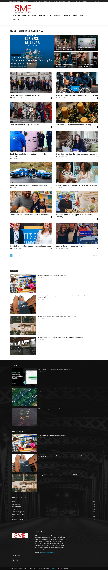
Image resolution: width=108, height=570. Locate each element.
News (15, 28)
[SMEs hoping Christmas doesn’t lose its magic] (77, 112)
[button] (94, 23)
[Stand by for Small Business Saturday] (77, 233)
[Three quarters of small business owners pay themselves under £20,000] (23, 325)
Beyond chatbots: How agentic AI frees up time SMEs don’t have (55, 369)
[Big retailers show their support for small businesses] (31, 233)
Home (11, 28)
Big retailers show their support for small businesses (30, 246)
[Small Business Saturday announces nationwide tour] (31, 172)
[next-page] (18, 255)
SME (11, 97)
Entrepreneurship (16, 54)
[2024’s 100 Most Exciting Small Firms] (31, 82)
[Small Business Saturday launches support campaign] (77, 141)
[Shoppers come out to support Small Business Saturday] (77, 202)
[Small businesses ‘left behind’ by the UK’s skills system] (23, 283)
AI (78, 45)
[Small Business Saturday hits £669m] (31, 112)
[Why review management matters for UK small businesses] (24, 417)
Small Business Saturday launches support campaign (76, 154)
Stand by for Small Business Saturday (70, 246)
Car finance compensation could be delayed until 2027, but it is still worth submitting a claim (62, 389)
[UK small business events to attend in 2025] (87, 43)
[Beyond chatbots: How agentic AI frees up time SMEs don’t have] (24, 377)
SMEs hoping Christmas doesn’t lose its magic (74, 125)
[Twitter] (98, 1)
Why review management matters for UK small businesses (54, 409)
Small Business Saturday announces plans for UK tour (77, 96)
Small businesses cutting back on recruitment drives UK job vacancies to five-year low (60, 337)
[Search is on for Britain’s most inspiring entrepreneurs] (31, 202)
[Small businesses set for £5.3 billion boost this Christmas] (65, 43)
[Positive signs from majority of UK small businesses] (77, 172)
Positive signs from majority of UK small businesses (76, 185)
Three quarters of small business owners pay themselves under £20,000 (57, 316)
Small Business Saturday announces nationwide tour (30, 185)
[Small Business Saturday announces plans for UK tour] (77, 82)
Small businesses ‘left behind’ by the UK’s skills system (52, 275)
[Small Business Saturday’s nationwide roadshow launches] (31, 141)
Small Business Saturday (61, 60)
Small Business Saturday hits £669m (24, 125)
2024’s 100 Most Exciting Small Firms (25, 96)
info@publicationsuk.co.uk (48, 552)
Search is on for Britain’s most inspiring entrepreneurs (30, 215)
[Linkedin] (96, 1)
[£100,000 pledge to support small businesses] (87, 60)
